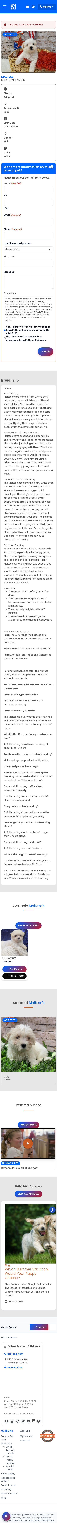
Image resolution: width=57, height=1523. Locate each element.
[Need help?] (6, 1516)
